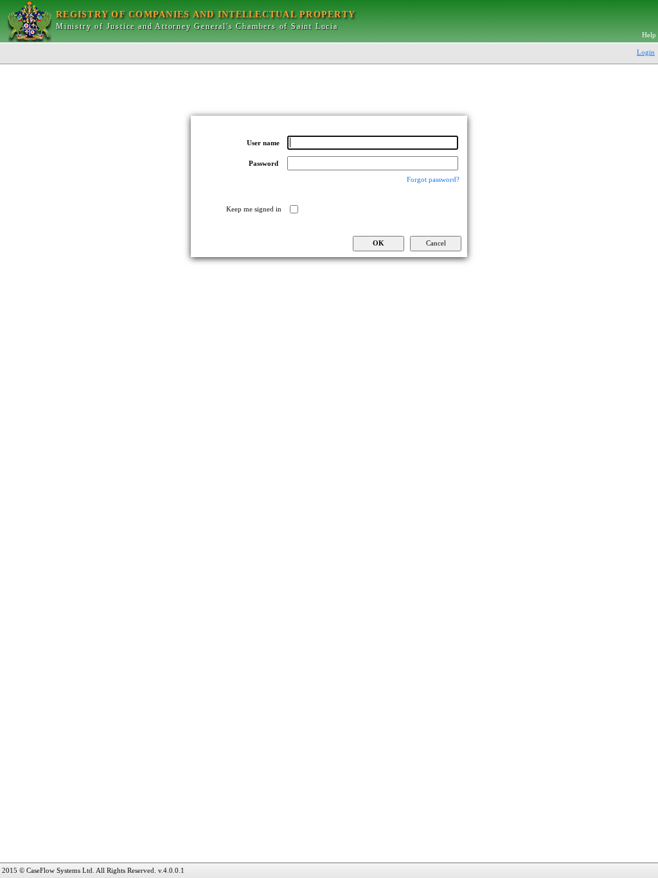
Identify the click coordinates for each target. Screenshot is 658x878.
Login (646, 52)
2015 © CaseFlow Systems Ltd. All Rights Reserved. (79, 870)
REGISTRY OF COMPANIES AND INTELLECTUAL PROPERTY (205, 14)
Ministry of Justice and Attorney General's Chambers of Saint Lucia (197, 26)
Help (649, 35)
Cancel (436, 243)
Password (263, 163)
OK (378, 243)
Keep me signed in (253, 209)
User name (263, 143)
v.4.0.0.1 (171, 870)
